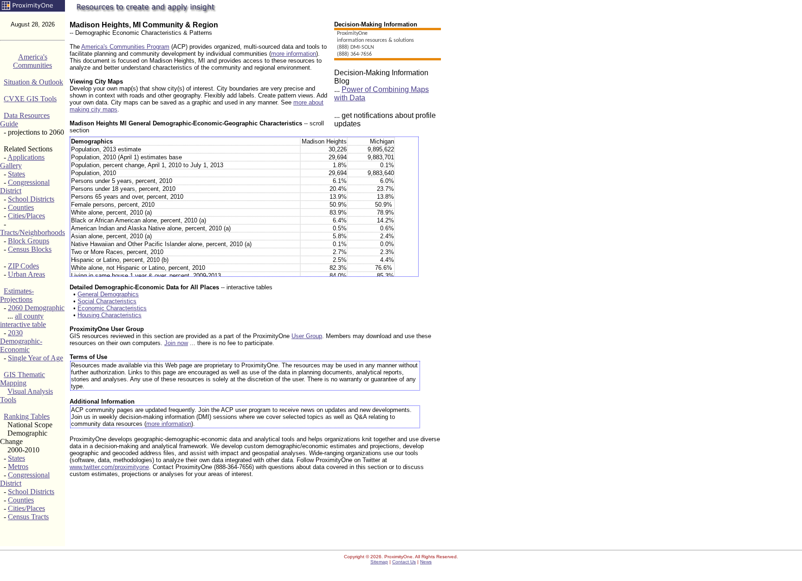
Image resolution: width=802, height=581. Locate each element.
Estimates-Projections (17, 295)
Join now (176, 342)
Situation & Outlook (33, 82)
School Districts (31, 199)
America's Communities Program (125, 46)
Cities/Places (26, 216)
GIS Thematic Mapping (22, 379)
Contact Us (404, 561)
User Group (306, 336)
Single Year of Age (35, 358)
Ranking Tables (27, 416)
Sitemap (379, 561)
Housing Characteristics (110, 315)
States (16, 174)
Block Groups (28, 241)
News (426, 561)
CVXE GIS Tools (30, 99)
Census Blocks (30, 249)
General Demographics (108, 294)
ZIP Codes (23, 266)
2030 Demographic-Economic (21, 341)
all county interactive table (23, 320)
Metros (18, 466)
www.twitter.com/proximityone (109, 466)
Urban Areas (26, 274)
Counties (21, 207)
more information (293, 53)
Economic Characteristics (112, 308)
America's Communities (32, 61)
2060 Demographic (36, 308)
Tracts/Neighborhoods (32, 232)
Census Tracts (28, 517)
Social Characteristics (107, 301)
